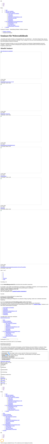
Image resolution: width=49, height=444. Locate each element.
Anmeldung (5, 309)
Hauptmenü (3, 378)
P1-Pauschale (8, 333)
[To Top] (2, 441)
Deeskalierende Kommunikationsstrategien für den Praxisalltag (13, 267)
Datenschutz (7, 317)
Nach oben (3, 382)
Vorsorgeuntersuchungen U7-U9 (7, 81)
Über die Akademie (7, 321)
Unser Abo (5, 308)
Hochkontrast (3, 367)
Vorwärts (5, 278)
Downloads (5, 313)
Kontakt (4, 337)
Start (4, 319)
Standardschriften (4, 369)
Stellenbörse (5, 314)
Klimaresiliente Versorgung (11, 335)
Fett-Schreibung (4, 372)
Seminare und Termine (7, 322)
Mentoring (3, 208)
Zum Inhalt (3, 380)
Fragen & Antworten (7, 312)
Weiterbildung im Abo (10, 332)
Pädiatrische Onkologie (5, 113)
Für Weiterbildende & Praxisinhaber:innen (11, 331)
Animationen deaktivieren (6, 374)
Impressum (3, 317)
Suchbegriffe (3, 339)
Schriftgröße (3, 364)
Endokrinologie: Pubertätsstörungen (8, 145)
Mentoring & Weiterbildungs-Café (10, 311)
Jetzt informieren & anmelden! (7, 51)
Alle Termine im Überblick (8, 307)
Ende (4, 279)
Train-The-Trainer (9, 334)
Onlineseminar (3, 176)
